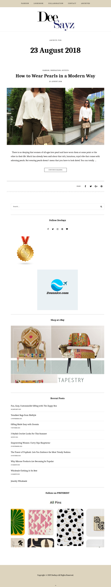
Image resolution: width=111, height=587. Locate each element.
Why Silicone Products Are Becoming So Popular (32, 461)
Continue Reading (55, 170)
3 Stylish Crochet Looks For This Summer (29, 433)
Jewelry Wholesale (19, 481)
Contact (72, 3)
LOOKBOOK (39, 3)
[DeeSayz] (55, 21)
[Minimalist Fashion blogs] (25, 251)
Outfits (65, 70)
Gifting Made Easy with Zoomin (25, 424)
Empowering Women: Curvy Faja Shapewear (30, 443)
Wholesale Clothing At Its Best (24, 470)
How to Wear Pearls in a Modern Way (55, 76)
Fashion (25, 3)
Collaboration (55, 3)
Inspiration (55, 70)
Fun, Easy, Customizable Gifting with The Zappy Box (34, 406)
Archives (85, 3)
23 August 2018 (55, 81)
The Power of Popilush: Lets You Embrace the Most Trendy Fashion (41, 452)
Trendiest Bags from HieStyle (23, 415)
